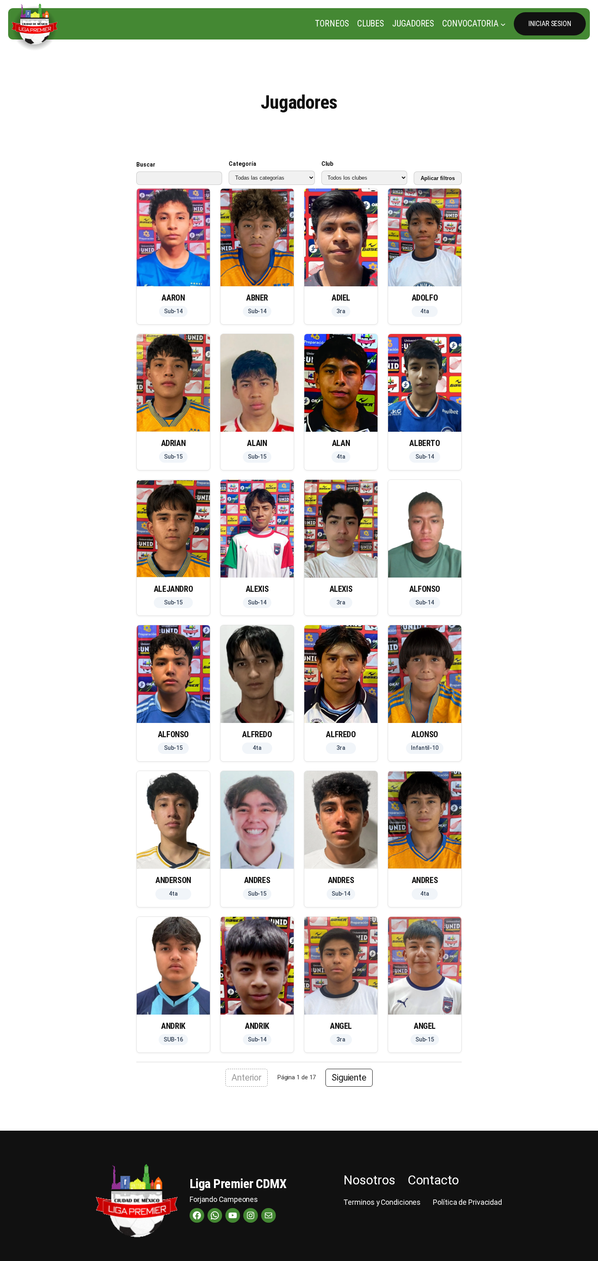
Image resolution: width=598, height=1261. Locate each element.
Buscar (145, 164)
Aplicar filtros (438, 178)
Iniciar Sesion (549, 23)
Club (327, 163)
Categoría (242, 163)
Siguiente (349, 1077)
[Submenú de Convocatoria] (503, 23)
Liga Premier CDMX (238, 1183)
